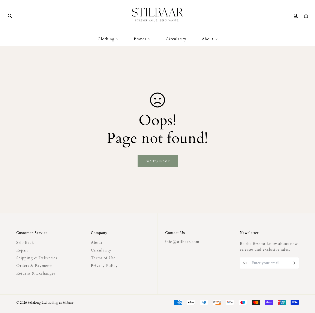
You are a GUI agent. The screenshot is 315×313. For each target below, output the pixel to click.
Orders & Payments (34, 265)
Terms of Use (103, 258)
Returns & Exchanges (35, 273)
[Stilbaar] (157, 16)
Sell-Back (25, 242)
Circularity (176, 39)
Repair (22, 250)
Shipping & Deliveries (36, 258)
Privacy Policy (104, 265)
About (207, 39)
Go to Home (158, 161)
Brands (140, 39)
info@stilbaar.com (182, 241)
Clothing (106, 39)
